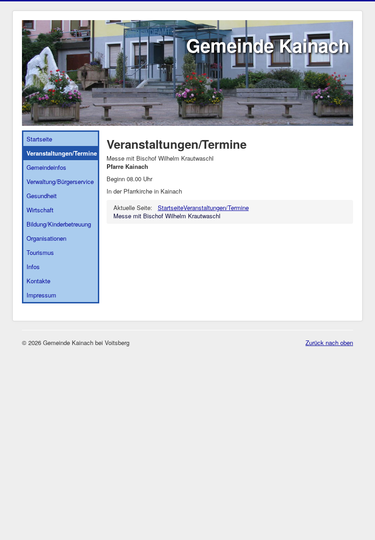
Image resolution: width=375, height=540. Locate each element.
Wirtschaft (40, 209)
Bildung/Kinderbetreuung (59, 224)
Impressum (41, 295)
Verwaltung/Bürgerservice (60, 181)
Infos (33, 266)
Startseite (39, 139)
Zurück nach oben (329, 342)
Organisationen (46, 238)
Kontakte (38, 280)
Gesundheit (42, 195)
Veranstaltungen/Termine (62, 153)
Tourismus (40, 252)
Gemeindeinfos (46, 167)
